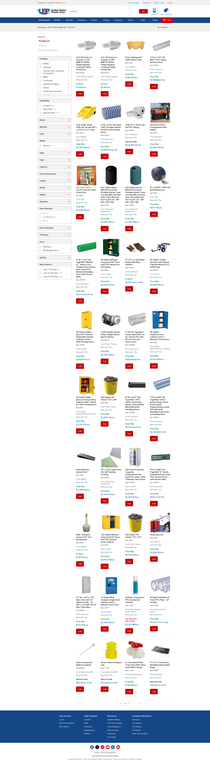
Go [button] (143, 11)
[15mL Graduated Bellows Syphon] (86, 650)
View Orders (66, 723)
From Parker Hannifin (84, 77)
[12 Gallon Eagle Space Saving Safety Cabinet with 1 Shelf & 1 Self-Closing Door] (86, 385)
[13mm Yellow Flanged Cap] (111, 650)
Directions (88, 727)
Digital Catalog (114, 719)
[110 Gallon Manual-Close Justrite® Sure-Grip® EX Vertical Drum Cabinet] (111, 522)
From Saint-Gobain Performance (133, 610)
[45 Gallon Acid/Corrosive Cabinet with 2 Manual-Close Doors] (160, 320)
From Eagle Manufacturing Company (160, 347)
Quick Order (159, 2)
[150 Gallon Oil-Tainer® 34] (111, 385)
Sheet (130, 20)
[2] (160, 45)
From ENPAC (130, 67)
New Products (113, 730)
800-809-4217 (58, 2)
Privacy (97, 752)
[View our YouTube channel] (107, 747)
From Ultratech (156, 137)
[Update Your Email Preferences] (118, 747)
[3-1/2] (135, 320)
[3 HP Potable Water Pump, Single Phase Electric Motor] (111, 320)
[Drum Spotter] (160, 522)
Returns (87, 733)
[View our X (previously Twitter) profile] (97, 747)
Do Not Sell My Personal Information (105, 756)
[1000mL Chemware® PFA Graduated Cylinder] (135, 585)
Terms (103, 752)
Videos (43, 45)
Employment (89, 730)
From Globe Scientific (84, 672)
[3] (111, 113)
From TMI (80, 199)
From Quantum (82, 614)
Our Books (136, 730)
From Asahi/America (134, 674)
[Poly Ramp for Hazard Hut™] (86, 457)
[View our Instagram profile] (102, 747)
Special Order (131, 142)
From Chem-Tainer (108, 407)
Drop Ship (129, 74)
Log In (170, 2)
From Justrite (106, 274)
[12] (86, 175)
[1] (135, 650)
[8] (160, 175)
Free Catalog (115, 723)
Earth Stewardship (139, 733)
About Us (136, 719)
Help (86, 723)
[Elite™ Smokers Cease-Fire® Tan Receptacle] (86, 522)
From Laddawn (131, 134)
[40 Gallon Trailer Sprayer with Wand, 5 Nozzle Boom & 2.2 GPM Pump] (160, 247)
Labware (118, 20)
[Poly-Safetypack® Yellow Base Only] (135, 45)
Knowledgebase (48, 50)
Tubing (155, 20)
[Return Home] (51, 12)
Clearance (146, 2)
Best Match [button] (162, 27)
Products (44, 40)
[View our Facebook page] (92, 747)
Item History (64, 727)
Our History (136, 727)
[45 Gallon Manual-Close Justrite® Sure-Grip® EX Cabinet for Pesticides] (111, 247)
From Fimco (155, 274)
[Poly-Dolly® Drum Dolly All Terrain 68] (86, 113)
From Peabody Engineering (107, 210)
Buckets (69, 20)
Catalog (133, 2)
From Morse (155, 542)
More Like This (82, 80)
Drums (94, 20)
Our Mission (137, 723)
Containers (81, 20)
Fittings (106, 20)
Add (80, 94)
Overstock (112, 737)
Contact (87, 719)
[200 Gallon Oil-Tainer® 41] (135, 522)
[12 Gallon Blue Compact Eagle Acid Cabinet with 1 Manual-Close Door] (111, 585)
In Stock (79, 84)
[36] (111, 457)
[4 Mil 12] (135, 113)
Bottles (57, 20)
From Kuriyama (156, 69)
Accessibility (111, 752)
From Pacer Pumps (109, 344)
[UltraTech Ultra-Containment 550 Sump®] (160, 113)
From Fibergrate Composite (107, 482)
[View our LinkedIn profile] (112, 747)
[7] (160, 385)
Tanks (142, 20)
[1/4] (86, 45)
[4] (86, 247)
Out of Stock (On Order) (131, 620)
